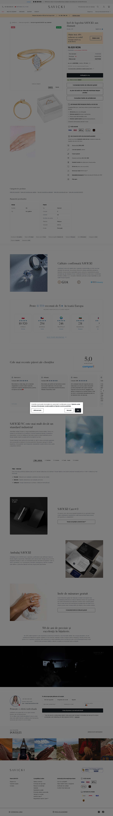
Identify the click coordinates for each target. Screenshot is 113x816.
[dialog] (56, 408)
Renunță (69, 410)
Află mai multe (37, 410)
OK (78, 410)
